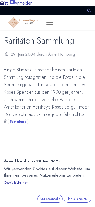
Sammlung (18, 121)
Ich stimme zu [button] (77, 198)
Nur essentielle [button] (50, 198)
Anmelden (23, 3)
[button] (89, 10)
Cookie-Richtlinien (16, 182)
